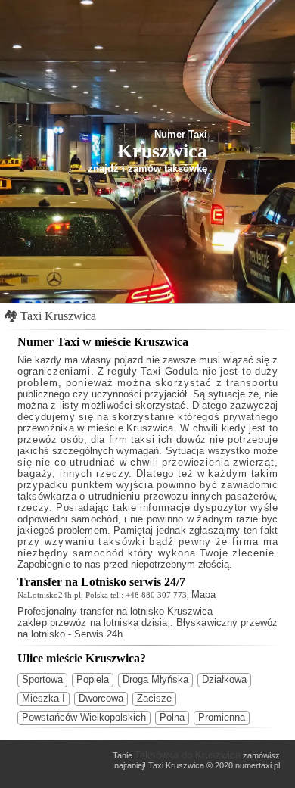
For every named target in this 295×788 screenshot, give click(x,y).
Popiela (92, 679)
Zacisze (154, 698)
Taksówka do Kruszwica (188, 755)
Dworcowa (101, 698)
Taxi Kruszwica (58, 316)
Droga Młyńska (155, 679)
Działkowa (224, 679)
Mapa (203, 594)
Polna (172, 717)
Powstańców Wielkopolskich (84, 717)
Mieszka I (43, 698)
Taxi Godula (170, 371)
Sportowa (42, 679)
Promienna (221, 717)
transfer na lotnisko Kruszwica (146, 611)
